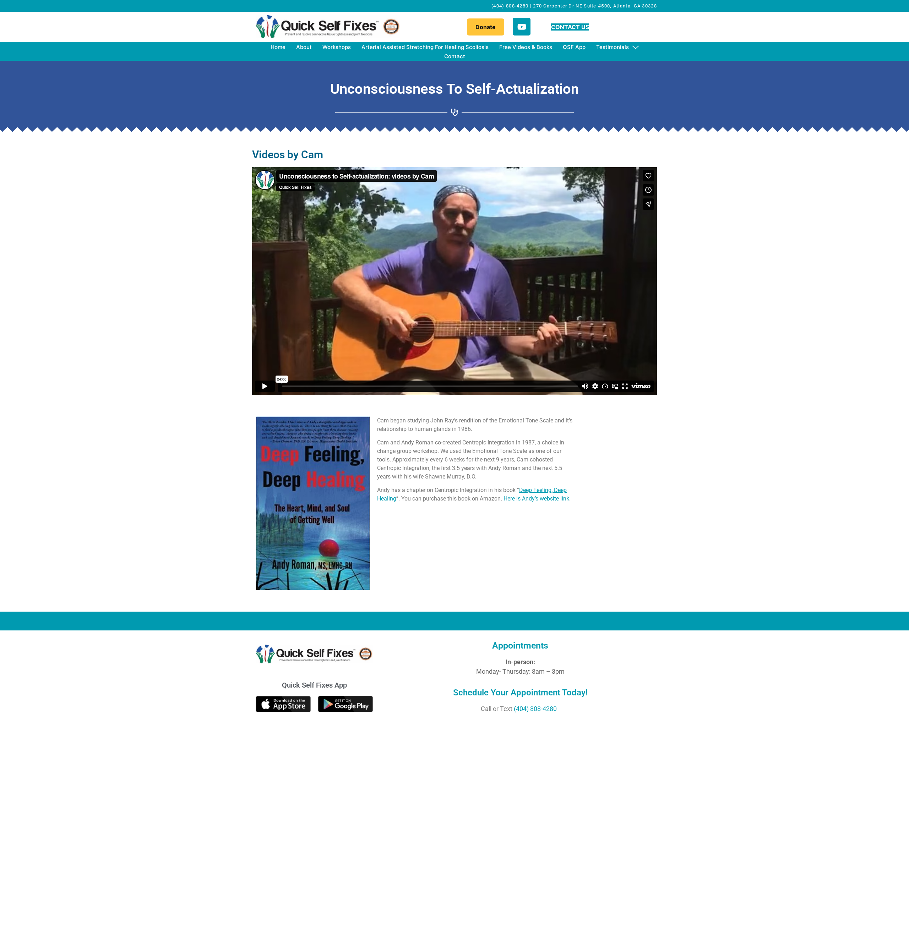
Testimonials (612, 47)
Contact (454, 56)
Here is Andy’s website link (536, 498)
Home (278, 47)
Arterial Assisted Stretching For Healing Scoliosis (425, 47)
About (304, 47)
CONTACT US (570, 27)
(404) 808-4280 (535, 708)
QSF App (574, 47)
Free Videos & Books (525, 47)
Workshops (336, 47)
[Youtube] (521, 26)
